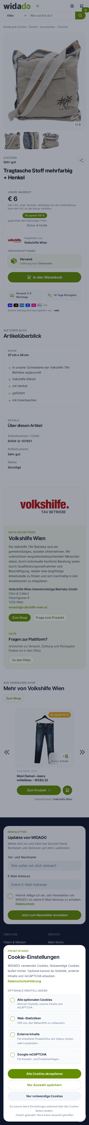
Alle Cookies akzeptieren (44, 1073)
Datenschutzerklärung (24, 981)
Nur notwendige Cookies (44, 1096)
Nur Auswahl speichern (44, 1085)
